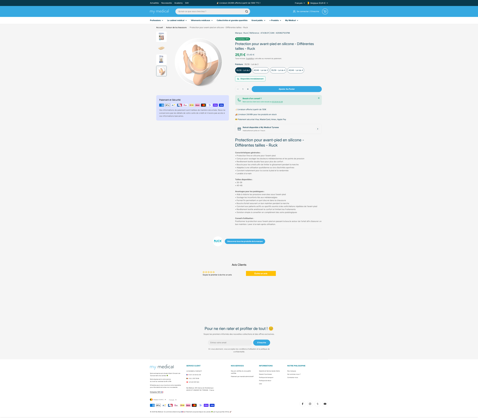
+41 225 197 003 (193, 382)
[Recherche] (246, 11)
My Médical (159, 412)
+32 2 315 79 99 (193, 378)
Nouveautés (166, 3)
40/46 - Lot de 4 (296, 70)
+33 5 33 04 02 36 (194, 375)
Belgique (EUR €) (318, 3)
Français (298, 3)
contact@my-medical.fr (194, 371)
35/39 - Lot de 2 (243, 70)
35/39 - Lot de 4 (278, 70)
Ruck (245, 33)
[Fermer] (318, 98)
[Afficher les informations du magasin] (318, 129)
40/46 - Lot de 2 (261, 70)
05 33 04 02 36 (277, 102)
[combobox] (212, 11)
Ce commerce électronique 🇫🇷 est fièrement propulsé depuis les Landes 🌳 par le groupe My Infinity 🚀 (197, 412)
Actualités (154, 3)
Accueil (159, 27)
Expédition (250, 58)
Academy (178, 3)
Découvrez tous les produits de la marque (245, 241)
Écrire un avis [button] (260, 273)
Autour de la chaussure (176, 27)
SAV (187, 3)
